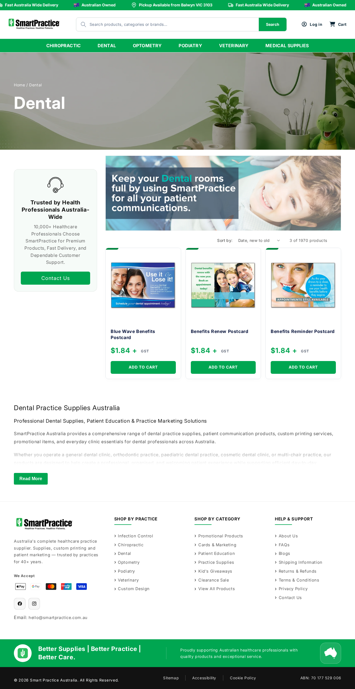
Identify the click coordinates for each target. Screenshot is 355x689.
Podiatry (126, 571)
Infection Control (135, 535)
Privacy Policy (293, 588)
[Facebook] (20, 604)
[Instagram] (34, 604)
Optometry (129, 562)
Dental (124, 553)
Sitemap (171, 678)
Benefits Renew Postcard (219, 331)
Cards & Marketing (217, 544)
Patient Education (216, 553)
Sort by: (224, 240)
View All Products (216, 588)
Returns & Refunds (298, 571)
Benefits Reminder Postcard (303, 331)
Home (19, 84)
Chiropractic (130, 544)
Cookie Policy (243, 678)
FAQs (284, 544)
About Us (288, 535)
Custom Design (134, 588)
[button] (338, 24)
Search (272, 24)
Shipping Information (301, 562)
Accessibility (204, 678)
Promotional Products (220, 535)
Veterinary (128, 580)
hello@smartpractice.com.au (58, 617)
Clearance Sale (213, 580)
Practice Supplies (216, 562)
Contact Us (55, 278)
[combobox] (162, 24)
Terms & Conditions (299, 580)
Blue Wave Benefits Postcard (133, 334)
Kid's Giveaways (215, 571)
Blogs (284, 553)
